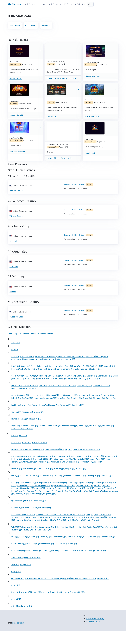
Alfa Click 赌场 (92, 356)
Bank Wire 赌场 (96, 366)
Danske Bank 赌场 (30, 385)
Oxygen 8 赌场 (107, 475)
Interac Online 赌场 (70, 425)
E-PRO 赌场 (16, 395)
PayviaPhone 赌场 (18, 491)
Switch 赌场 (81, 520)
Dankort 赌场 (17, 385)
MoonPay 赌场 (44, 462)
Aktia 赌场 (68, 356)
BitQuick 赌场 (41, 369)
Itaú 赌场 (29, 428)
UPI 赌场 (15, 536)
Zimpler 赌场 (25, 564)
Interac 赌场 (83, 425)
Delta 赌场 (43, 385)
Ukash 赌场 (24, 536)
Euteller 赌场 (111, 398)
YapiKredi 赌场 (34, 557)
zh (89, 4)
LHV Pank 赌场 (17, 449)
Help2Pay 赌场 (35, 419)
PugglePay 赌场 (36, 493)
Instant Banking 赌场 (29, 425)
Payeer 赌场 (40, 488)
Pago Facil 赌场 (45, 482)
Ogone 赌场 (59, 475)
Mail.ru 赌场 (65, 456)
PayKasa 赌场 (33, 485)
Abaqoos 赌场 (36, 356)
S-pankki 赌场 (17, 514)
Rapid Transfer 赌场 (33, 507)
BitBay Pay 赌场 (28, 369)
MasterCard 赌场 (97, 456)
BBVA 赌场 (15, 366)
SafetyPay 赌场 (92, 514)
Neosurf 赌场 (16, 468)
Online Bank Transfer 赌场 (75, 475)
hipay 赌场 (15, 585)
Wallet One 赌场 (18, 550)
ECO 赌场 (25, 395)
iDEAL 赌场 (37, 592)
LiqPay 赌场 (67, 449)
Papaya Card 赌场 (85, 482)
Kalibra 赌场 (16, 442)
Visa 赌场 (73, 543)
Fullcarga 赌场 (66, 405)
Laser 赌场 (28, 449)
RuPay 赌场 (46, 507)
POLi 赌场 (15, 482)
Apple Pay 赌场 (52, 359)
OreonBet (14, 266)
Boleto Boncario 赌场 (84, 369)
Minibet (13, 291)
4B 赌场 (14, 349)
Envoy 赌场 (87, 398)
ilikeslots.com (18, 623)
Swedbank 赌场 (47, 520)
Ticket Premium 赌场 (64, 527)
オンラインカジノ (54, 4)
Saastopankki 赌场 (63, 514)
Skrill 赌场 (71, 517)
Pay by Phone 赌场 (19, 485)
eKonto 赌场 (39, 578)
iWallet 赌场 (66, 592)
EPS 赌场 (63, 395)
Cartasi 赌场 (42, 376)
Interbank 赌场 (95, 425)
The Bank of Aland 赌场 (45, 527)
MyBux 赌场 (85, 462)
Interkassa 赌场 (18, 428)
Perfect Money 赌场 (47, 491)
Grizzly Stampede (91, 116)
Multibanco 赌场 (72, 462)
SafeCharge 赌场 (78, 514)
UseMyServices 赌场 (91, 536)
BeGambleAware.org (95, 618)
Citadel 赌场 (32, 378)
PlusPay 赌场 (74, 491)
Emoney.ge (38, 398)
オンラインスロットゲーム (34, 4)
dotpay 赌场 (16, 571)
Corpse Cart (52, 116)
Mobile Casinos (29, 333)
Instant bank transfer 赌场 (50, 425)
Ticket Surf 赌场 (79, 527)
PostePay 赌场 (86, 491)
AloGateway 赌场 (18, 359)
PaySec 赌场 (96, 485)
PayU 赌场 (106, 485)
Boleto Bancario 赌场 (65, 369)
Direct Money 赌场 (84, 385)
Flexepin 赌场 (53, 405)
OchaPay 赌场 (47, 475)
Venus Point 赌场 (18, 543)
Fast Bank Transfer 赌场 (21, 405)
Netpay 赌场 (70, 468)
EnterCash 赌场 (63, 398)
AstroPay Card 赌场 (67, 359)
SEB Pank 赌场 (29, 514)
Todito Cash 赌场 (94, 527)
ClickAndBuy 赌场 (57, 378)
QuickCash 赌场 (39, 500)
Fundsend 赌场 (78, 405)
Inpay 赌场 (15, 425)
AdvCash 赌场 (48, 356)
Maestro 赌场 (47, 456)
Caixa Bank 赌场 (18, 376)
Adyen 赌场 (59, 356)
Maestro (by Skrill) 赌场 (32, 456)
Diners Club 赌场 (69, 385)
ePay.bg (58, 578)
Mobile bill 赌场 (43, 459)
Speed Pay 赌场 (100, 517)
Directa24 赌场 (17, 388)
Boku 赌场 (52, 369)
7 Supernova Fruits (92, 76)
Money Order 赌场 (97, 459)
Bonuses (67, 185)
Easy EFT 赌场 (96, 395)
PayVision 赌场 (17, 488)
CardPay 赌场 (31, 376)
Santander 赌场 (105, 514)
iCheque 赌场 (26, 592)
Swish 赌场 (71, 520)
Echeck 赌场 (16, 398)
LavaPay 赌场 (38, 449)
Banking (74, 185)
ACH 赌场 (15, 356)
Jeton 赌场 (23, 435)
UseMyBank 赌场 (60, 536)
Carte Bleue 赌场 (55, 376)
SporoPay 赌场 (21, 520)
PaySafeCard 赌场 (83, 485)
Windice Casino (16, 216)
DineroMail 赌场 (55, 385)
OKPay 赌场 (16, 475)
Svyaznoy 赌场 (34, 520)
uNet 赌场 (15, 606)
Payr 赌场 (90, 488)
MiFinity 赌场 (16, 459)
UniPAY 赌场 (34, 536)
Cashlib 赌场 (92, 376)
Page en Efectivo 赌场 (29, 482)
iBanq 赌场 (15, 592)
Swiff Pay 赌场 (60, 520)
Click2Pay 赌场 (43, 378)
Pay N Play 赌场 (109, 482)
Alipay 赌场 (103, 356)
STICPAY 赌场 (49, 514)
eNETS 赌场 (50, 578)
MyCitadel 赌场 (96, 462)
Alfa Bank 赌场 (79, 356)
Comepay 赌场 (84, 378)
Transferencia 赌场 (109, 527)
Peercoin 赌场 (32, 491)
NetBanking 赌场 (30, 468)
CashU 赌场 (82, 376)
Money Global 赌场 (81, 459)
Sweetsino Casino (17, 317)
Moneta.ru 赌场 (66, 459)
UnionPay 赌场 (46, 536)
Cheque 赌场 (20, 378)
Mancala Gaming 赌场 (80, 456)
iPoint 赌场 (56, 592)
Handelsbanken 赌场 (20, 419)
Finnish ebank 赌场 (40, 405)
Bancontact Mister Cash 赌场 (61, 366)
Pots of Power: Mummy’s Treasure (61, 78)
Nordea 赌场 (81, 468)
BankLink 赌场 (109, 366)
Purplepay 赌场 (49, 493)
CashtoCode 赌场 (105, 376)
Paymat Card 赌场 (64, 488)
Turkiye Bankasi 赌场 (42, 530)
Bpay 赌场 (97, 369)
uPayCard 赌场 (26, 606)
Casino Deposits (14, 333)
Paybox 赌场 (29, 488)
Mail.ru (57, 456)
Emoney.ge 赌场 (50, 398)
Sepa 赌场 (48, 517)
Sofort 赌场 (80, 517)
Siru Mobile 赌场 (60, 517)
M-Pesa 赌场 (16, 456)
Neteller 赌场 (59, 468)
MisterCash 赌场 (29, 459)
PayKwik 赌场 (44, 485)
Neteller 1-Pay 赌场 (45, 468)
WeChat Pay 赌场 (32, 550)
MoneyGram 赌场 (30, 462)
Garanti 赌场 (16, 412)
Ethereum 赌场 (99, 398)
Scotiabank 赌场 (37, 517)
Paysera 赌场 (99, 488)
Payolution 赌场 (79, 488)
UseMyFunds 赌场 (75, 536)
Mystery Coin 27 (16, 115)
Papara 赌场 (72, 482)
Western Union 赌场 (85, 550)
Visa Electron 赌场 (46, 543)
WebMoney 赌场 (47, 550)
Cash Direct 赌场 (69, 376)
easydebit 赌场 (103, 578)
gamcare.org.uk (93, 621)
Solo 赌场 (90, 517)
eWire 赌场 (78, 578)
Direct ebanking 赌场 (101, 385)
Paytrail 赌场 (111, 488)
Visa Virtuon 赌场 (62, 543)
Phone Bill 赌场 (62, 491)
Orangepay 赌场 (93, 475)
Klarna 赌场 (26, 442)
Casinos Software (45, 333)
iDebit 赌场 (46, 592)
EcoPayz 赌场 (27, 398)
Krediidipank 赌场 (39, 442)
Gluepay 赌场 (39, 412)
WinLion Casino (16, 190)
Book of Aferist (16, 78)
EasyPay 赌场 (108, 395)
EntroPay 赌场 (77, 398)
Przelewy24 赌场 (22, 493)
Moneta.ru (54, 459)
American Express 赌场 (36, 359)
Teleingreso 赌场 (27, 527)
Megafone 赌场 (111, 456)
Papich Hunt (89, 153)
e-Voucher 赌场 (17, 578)
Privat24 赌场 (98, 491)
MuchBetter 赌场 (58, 462)
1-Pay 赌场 (15, 342)
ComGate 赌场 (71, 378)
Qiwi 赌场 (28, 500)
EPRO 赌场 (54, 395)
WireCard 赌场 (100, 550)
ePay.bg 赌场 (67, 578)
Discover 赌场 (30, 388)
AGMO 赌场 (25, 356)
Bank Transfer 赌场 (82, 366)
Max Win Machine (17, 151)
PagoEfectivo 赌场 (59, 482)
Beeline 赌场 (16, 369)
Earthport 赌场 (84, 395)
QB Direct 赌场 (17, 500)
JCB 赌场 (14, 435)
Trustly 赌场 (28, 530)
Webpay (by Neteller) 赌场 (65, 550)
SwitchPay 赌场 (92, 520)
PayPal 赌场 (70, 485)
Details (81, 185)
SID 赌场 (39, 514)
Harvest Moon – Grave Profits (59, 158)
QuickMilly (14, 241)
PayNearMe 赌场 (58, 485)
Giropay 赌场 (27, 412)
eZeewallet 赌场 (89, 578)
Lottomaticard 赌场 (92, 449)
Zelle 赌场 (15, 564)
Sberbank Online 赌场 (20, 517)
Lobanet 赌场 (78, 449)
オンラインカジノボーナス (74, 4)
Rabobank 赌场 (17, 507)
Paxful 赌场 (98, 482)
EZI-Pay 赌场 (72, 395)
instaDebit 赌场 (78, 592)
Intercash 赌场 (108, 425)
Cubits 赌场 (95, 378)
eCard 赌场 (29, 578)
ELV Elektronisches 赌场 (40, 395)
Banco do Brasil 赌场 (39, 366)
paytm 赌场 (16, 599)
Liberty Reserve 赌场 (53, 449)
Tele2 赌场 (15, 527)
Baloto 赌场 (25, 366)
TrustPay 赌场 (17, 530)
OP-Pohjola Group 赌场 (31, 475)
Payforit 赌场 (50, 488)
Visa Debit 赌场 (32, 543)
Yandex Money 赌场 (19, 557)
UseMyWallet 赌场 (108, 536)
